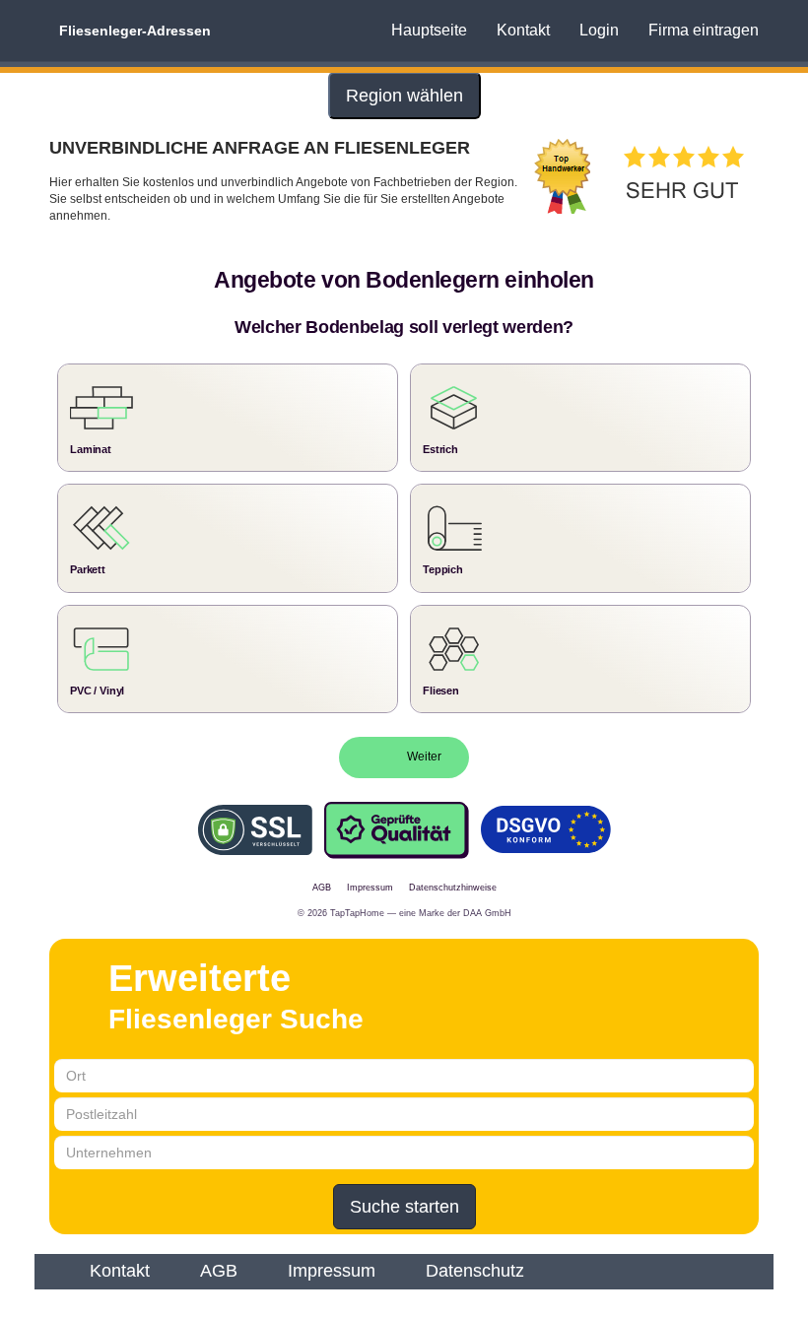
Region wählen (404, 95)
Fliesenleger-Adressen (135, 30)
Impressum (331, 1271)
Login (599, 30)
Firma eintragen (703, 30)
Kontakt (523, 30)
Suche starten (404, 1207)
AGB (218, 1271)
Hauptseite (429, 30)
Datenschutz (475, 1271)
